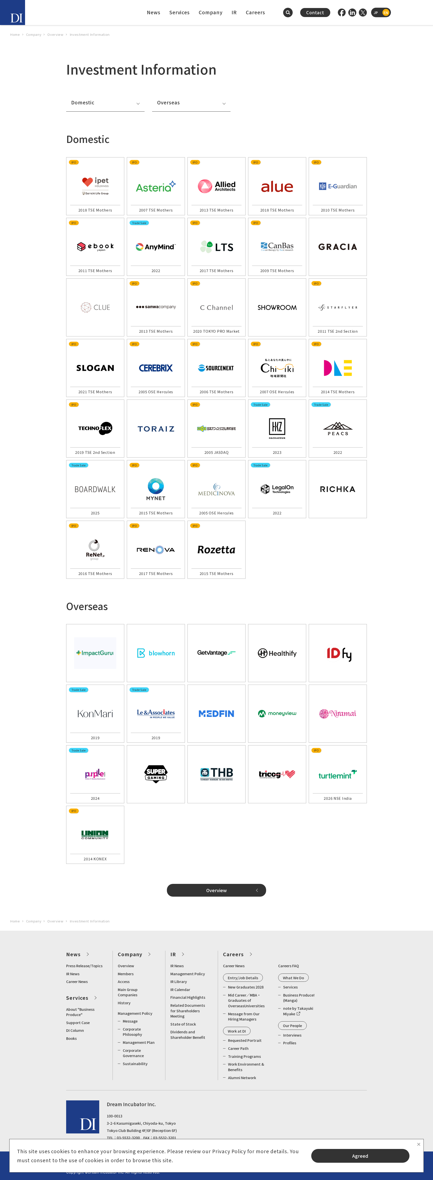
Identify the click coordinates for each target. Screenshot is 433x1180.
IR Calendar (180, 989)
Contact (315, 13)
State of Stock (183, 1024)
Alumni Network (242, 1077)
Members (126, 973)
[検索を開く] (288, 12)
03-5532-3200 (128, 1137)
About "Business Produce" (80, 1012)
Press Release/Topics (84, 965)
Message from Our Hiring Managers (244, 1016)
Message (130, 1021)
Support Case (78, 1022)
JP (376, 12)
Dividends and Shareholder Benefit (187, 1034)
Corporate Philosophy (132, 1031)
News (153, 12)
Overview (216, 890)
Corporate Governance (133, 1053)
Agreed (360, 1155)
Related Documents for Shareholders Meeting (187, 1011)
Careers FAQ (288, 965)
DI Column (75, 1030)
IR (234, 12)
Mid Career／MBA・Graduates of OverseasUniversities (246, 1000)
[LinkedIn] (352, 13)
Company (211, 12)
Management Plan (139, 1042)
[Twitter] (363, 13)
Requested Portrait (245, 1040)
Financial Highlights (187, 997)
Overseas (168, 102)
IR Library (178, 981)
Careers (255, 12)
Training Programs (244, 1056)
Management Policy (135, 1013)
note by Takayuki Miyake (298, 1011)
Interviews (292, 1035)
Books (71, 1038)
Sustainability (135, 1063)
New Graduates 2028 (246, 987)
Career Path (238, 1048)
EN (386, 12)
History (124, 1002)
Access (124, 981)
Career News (77, 981)
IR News (72, 973)
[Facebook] (342, 13)
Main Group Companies (128, 992)
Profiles (289, 1042)
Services (179, 12)
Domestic (82, 102)
